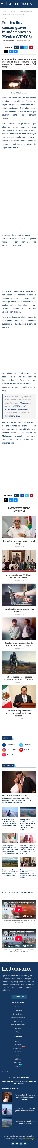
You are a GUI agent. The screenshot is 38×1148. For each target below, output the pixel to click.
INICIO (4, 12)
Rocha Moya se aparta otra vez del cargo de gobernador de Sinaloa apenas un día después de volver (10, 849)
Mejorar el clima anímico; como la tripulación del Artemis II (19, 1083)
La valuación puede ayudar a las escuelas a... (19, 610)
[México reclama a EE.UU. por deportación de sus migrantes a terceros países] (19, 561)
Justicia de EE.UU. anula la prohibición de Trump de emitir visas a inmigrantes (9, 822)
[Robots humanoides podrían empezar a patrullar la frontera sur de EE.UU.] (19, 662)
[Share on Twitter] (26, 47)
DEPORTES (18, 1062)
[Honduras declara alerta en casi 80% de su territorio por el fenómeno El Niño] (10, 862)
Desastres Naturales (18, 1025)
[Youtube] (25, 1143)
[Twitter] (17, 1143)
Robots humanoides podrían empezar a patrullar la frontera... (19, 678)
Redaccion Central (8, 41)
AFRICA (17, 1059)
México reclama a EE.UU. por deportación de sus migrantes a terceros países (28, 874)
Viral (17, 1032)
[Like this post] (17, 47)
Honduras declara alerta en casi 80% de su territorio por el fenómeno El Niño (10, 873)
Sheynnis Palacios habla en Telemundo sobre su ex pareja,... (25, 1097)
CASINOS (18, 1066)
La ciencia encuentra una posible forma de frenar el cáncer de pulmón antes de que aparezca (27, 849)
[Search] (36, 4)
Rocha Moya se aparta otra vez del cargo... (19, 542)
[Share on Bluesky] (11, 51)
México (13, 12)
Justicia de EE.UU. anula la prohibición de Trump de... (25, 1110)
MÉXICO (18, 1044)
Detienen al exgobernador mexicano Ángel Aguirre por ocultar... (19, 713)
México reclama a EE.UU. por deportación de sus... (19, 576)
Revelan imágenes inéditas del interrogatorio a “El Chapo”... (19, 644)
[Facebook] (13, 1143)
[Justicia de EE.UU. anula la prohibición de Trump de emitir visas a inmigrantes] (10, 812)
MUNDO (18, 1041)
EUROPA (18, 1052)
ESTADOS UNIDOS (18, 1048)
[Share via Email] (16, 51)
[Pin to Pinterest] (31, 47)
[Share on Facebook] (22, 47)
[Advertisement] (19, 170)
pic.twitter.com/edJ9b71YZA (16, 409)
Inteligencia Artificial (18, 1017)
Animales (18, 1028)
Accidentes (18, 1021)
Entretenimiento (18, 1014)
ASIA (18, 1055)
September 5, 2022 (12, 416)
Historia (18, 1007)
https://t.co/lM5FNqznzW (15, 406)
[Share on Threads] (6, 51)
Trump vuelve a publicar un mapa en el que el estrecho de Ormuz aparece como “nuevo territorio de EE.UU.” (28, 824)
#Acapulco (24, 403)
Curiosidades (18, 1010)
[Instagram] (21, 1143)
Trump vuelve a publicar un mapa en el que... (25, 1122)
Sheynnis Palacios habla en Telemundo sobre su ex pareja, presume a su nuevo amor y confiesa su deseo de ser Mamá (18, 799)
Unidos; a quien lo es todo (19, 1077)
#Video (7, 396)
